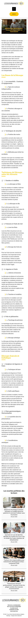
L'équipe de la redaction (16, 615)
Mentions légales (20, 614)
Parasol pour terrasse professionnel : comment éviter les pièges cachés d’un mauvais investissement (14, 586)
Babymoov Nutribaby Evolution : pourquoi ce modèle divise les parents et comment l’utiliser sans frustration (14, 512)
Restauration (14, 611)
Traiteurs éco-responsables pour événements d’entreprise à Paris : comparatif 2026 (14, 561)
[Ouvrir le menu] (14, 9)
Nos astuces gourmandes (14, 606)
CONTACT (14, 14)
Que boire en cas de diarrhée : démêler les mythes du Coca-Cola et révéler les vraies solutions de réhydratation (14, 537)
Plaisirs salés (14, 608)
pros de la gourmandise (14, 605)
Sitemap (8, 615)
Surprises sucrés (14, 609)
